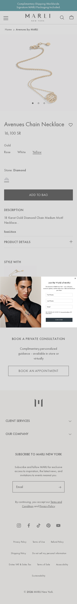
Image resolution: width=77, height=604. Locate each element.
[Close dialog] (75, 278)
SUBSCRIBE (59, 320)
